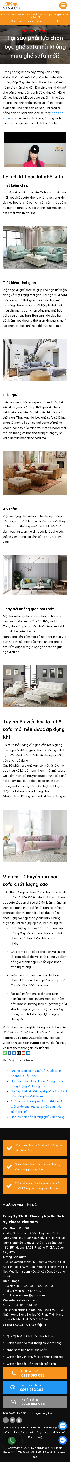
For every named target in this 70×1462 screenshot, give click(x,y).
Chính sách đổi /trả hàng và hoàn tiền (31, 1364)
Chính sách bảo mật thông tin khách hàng (34, 1343)
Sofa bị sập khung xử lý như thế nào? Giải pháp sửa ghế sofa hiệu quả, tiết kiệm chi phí (36, 1106)
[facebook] (62, 1440)
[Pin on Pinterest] (23, 1053)
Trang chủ (26, 31)
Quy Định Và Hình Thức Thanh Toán (31, 1336)
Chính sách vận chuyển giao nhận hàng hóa (35, 1357)
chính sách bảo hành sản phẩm (27, 1350)
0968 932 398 (32, 1387)
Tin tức (42, 31)
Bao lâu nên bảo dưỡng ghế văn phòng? (38, 1117)
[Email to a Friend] (19, 1053)
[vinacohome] (12, 1420)
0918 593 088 (33, 1373)
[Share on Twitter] (14, 1053)
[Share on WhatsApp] (5, 1053)
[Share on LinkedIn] (28, 1053)
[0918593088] (62, 1425)
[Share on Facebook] (9, 1053)
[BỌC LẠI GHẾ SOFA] (11, 5)
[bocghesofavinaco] (6, 1420)
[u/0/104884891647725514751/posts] (19, 1420)
